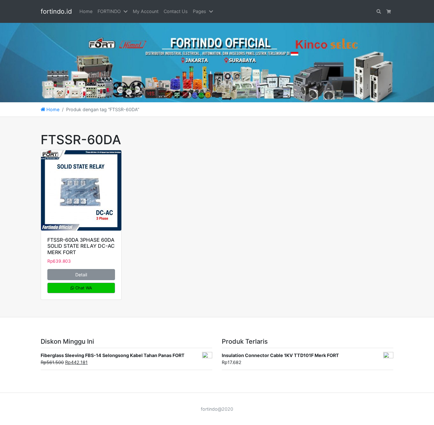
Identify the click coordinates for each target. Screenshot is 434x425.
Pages (199, 11)
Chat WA (83, 288)
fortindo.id (56, 11)
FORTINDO (109, 11)
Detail (81, 274)
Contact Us (176, 11)
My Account (146, 11)
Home (85, 11)
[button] (126, 11)
